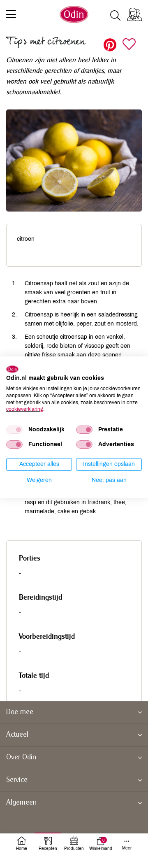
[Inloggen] (134, 14)
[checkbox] (14, 430)
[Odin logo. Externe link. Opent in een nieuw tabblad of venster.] (12, 368)
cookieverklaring (24, 409)
